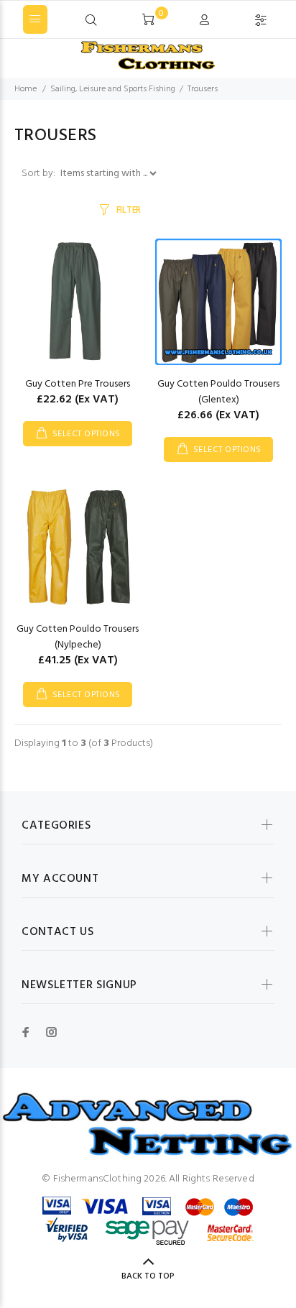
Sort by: (39, 173)
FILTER (128, 210)
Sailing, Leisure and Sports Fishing (112, 89)
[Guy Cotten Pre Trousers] (77, 302)
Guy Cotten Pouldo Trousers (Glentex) (218, 392)
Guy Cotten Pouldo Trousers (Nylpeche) (78, 637)
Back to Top (148, 1276)
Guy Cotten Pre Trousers (77, 384)
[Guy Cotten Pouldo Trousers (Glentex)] (218, 302)
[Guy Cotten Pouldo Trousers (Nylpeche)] (77, 547)
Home (25, 89)
